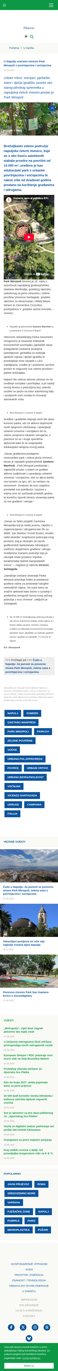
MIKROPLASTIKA (18, 1229)
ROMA (41, 1184)
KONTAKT (29, 1316)
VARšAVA (13, 1202)
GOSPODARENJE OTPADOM (29, 1264)
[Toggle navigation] (51, 5)
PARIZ (31, 1220)
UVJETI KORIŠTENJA (29, 1310)
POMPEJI (13, 1220)
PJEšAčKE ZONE (18, 1211)
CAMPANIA (34, 804)
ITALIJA (12, 813)
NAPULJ (12, 713)
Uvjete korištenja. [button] (31, 1358)
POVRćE (13, 768)
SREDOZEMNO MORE (21, 1193)
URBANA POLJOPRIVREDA (25, 758)
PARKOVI (43, 731)
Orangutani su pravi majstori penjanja (28, 1139)
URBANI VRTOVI (37, 768)
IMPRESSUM (29, 1299)
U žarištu (28, 48)
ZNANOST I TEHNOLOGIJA (29, 1280)
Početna (14, 48)
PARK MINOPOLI (18, 731)
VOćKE (12, 749)
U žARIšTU (29, 1291)
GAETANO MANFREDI (21, 722)
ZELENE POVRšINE (20, 740)
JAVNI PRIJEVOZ (18, 1184)
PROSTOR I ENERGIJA (29, 1274)
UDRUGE (13, 804)
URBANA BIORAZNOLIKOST (25, 777)
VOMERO (32, 713)
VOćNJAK (14, 786)
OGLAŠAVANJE (29, 1305)
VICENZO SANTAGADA (22, 795)
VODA (29, 1269)
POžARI (43, 1229)
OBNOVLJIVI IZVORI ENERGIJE (29, 1285)
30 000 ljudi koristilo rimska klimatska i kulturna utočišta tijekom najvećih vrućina (28, 1099)
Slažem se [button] (29, 1366)
